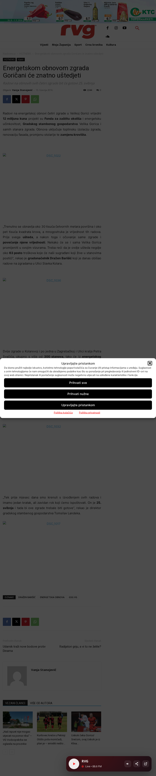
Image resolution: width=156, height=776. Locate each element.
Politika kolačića (63, 412)
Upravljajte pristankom (78, 405)
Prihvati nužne (78, 394)
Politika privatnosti (89, 412)
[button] (150, 363)
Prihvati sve (78, 383)
